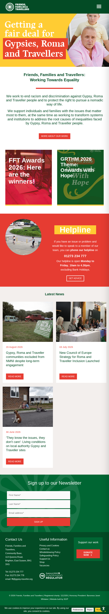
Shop (42, 562)
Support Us (44, 559)
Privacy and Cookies (49, 545)
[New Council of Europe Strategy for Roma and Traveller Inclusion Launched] (81, 321)
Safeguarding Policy (49, 555)
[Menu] (99, 6)
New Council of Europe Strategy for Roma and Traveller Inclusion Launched (79, 357)
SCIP (66, 599)
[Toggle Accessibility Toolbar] (103, 608)
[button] (15, 376)
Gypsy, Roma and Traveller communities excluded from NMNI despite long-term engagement (25, 359)
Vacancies (44, 565)
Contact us (44, 549)
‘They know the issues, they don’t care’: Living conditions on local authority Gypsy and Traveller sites (26, 444)
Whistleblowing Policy (49, 552)
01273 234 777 (16, 572)
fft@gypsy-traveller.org (22, 579)
